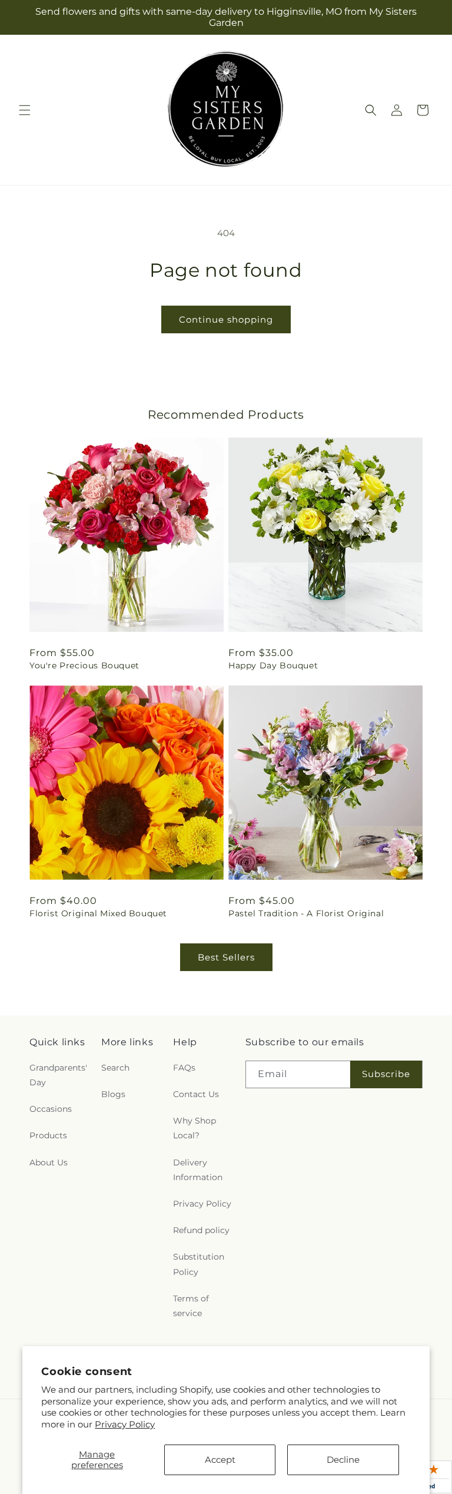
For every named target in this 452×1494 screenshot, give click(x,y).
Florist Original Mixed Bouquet (98, 913)
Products (48, 1135)
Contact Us (196, 1094)
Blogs (113, 1094)
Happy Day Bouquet (273, 665)
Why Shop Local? (194, 1128)
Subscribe (386, 1073)
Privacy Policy (125, 1424)
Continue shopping (226, 319)
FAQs (184, 1067)
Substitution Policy (198, 1264)
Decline (343, 1459)
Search (115, 1067)
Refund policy (201, 1230)
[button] (25, 110)
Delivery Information (197, 1169)
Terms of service (191, 1306)
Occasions (50, 1109)
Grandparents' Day (58, 1075)
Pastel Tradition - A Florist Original (306, 913)
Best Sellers (226, 957)
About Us (48, 1162)
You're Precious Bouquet (84, 665)
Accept (220, 1459)
